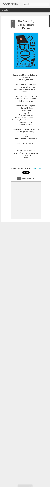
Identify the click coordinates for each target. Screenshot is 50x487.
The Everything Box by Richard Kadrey (26, 24)
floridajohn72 (36, 168)
